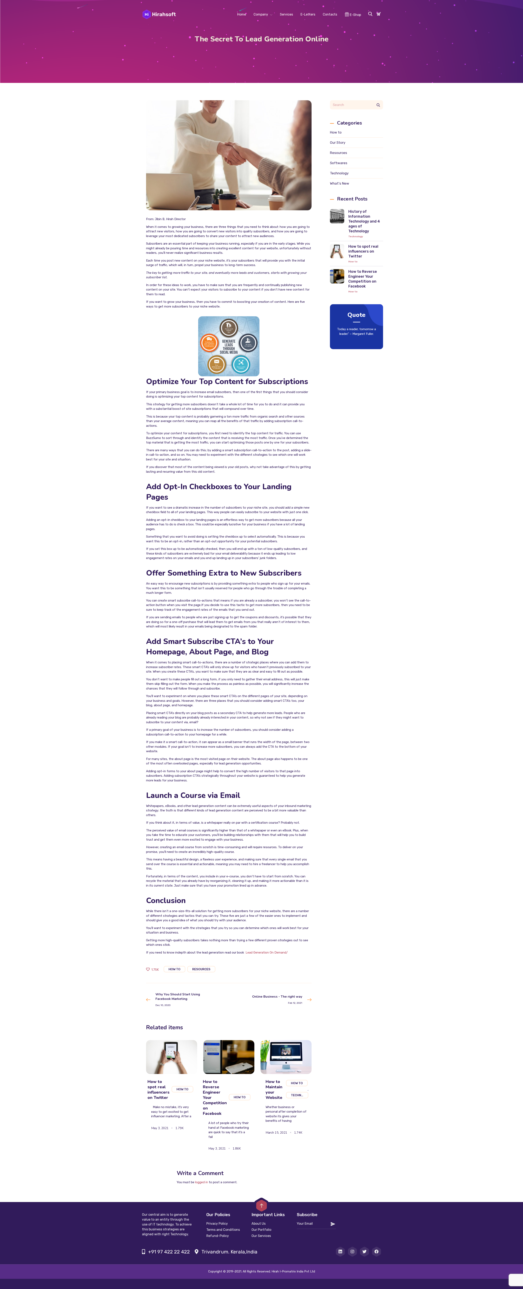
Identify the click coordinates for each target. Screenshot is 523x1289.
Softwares (338, 163)
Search (378, 104)
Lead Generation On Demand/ (267, 952)
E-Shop (355, 15)
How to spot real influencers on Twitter (363, 251)
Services (286, 14)
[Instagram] (352, 1252)
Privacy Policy (217, 1223)
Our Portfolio (261, 1230)
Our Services (261, 1236)
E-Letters (308, 14)
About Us (258, 1223)
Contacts (330, 14)
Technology (339, 173)
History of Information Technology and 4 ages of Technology (364, 221)
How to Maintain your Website (274, 1089)
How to (336, 132)
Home (241, 14)
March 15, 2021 (276, 1133)
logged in (201, 1182)
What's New (339, 183)
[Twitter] (364, 1252)
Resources (338, 153)
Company (261, 14)
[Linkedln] (340, 1252)
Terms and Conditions (223, 1230)
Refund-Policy (217, 1236)
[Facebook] (376, 1252)
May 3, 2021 (160, 1128)
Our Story (337, 142)
